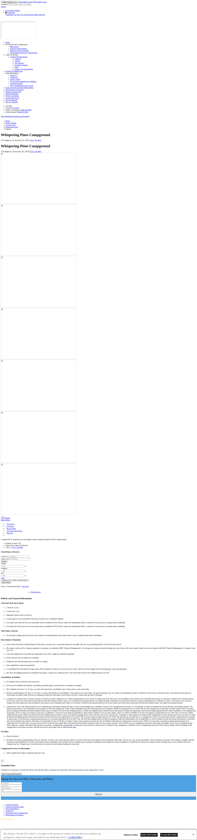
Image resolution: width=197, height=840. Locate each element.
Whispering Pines (11, 127)
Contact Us (14, 77)
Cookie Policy (75, 837)
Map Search (14, 47)
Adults (3, 564)
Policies (10, 533)
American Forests (16, 84)
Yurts (16, 67)
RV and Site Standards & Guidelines (23, 81)
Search (3, 7)
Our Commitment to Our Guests (21, 86)
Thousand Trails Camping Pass (16, 813)
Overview (10, 524)
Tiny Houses (19, 63)
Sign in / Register (11, 102)
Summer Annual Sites (13, 92)
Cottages (18, 59)
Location (4, 4)
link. (74, 727)
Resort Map (11, 529)
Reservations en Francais (14, 90)
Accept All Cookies (169, 835)
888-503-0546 (23, 112)
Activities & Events (14, 531)
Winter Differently (12, 94)
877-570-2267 (14, 108)
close (3, 578)
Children (4, 568)
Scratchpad (25, 14)
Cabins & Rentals (11, 805)
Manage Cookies (131, 835)
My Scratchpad (10, 100)
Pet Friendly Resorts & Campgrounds (23, 53)
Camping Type (6, 580)
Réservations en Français (14, 815)
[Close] (193, 834)
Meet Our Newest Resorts (19, 51)
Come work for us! (12, 98)
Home (7, 42)
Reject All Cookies (149, 835)
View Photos (5, 518)
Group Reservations (12, 11)
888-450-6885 (26, 110)
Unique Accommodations (24, 69)
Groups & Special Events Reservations (19, 88)
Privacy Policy (15, 79)
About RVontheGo (12, 809)
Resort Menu (5, 520)
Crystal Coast (10, 125)
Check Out (5, 559)
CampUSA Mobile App (14, 71)
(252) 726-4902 (35, 140)
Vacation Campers (21, 65)
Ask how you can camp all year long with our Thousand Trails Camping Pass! (25, 826)
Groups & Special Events (14, 807)
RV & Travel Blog (12, 96)
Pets (2, 573)
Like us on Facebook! (22, 116)
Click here (25, 586)
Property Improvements (18, 49)
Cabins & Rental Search (18, 57)
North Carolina (10, 123)
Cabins (17, 61)
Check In (4, 557)
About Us (13, 75)
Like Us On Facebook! (9, 801)
